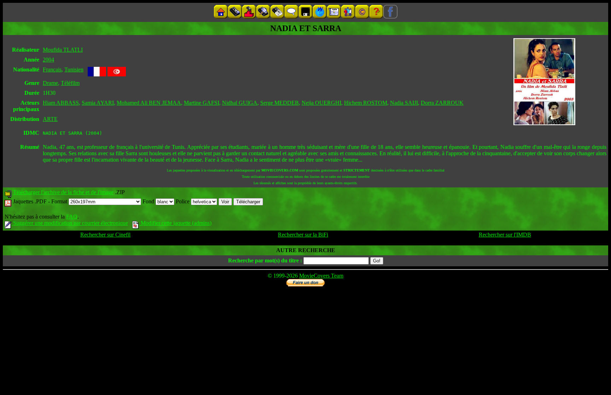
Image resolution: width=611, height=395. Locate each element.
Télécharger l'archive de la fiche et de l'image (63, 192)
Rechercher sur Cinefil (105, 235)
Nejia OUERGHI (321, 103)
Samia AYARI (98, 103)
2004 (48, 60)
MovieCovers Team (321, 276)
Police (183, 201)
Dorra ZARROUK (442, 103)
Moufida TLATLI (63, 50)
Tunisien (73, 69)
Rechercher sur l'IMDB (505, 235)
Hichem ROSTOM (365, 103)
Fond (149, 201)
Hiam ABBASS (61, 103)
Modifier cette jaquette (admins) (175, 223)
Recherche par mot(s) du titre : (265, 260)
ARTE (50, 119)
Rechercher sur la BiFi (303, 235)
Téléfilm (70, 83)
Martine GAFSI (201, 103)
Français (52, 69)
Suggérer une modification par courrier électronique (70, 223)
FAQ (71, 217)
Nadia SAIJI (404, 103)
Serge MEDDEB (279, 103)
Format (60, 201)
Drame (50, 83)
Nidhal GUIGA (239, 103)
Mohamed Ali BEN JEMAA (149, 103)
